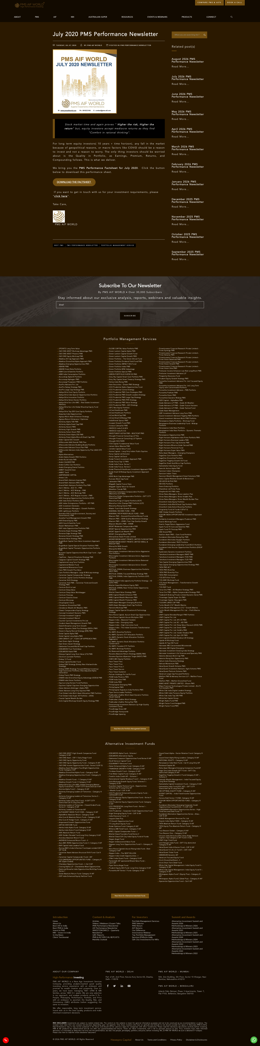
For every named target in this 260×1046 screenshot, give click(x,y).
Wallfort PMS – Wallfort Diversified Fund (175, 681)
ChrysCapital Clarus (66, 603)
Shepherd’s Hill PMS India (169, 491)
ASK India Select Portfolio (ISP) (71, 501)
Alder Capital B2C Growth (69, 440)
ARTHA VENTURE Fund (68, 825)
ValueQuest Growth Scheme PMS (172, 666)
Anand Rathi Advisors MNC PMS (71, 483)
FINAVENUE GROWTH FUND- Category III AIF (127, 769)
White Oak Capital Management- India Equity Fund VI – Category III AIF (181, 871)
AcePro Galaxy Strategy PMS (70, 387)
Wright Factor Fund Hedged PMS (172, 703)
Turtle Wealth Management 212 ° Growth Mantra (178, 608)
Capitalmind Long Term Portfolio (71, 562)
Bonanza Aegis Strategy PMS (70, 531)
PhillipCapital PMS (116, 687)
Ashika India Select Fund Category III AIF (75, 830)
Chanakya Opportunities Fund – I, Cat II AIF (76, 864)
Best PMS (59, 245)
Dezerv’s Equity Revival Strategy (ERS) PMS (76, 631)
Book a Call (234, 2)
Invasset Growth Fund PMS (119, 423)
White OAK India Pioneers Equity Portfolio (176, 693)
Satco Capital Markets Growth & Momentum (176, 479)
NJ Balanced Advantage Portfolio (122, 651)
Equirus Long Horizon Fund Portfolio (73, 683)
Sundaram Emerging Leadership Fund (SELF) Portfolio (180, 545)
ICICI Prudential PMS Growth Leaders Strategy (127, 395)
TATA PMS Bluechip (167, 570)
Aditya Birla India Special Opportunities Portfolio (78, 395)
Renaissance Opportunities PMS (171, 435)
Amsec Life (63, 478)
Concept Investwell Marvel (69, 618)
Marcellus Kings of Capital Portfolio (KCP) (125, 501)
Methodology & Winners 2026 (185, 926)
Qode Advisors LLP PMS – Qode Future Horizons (178, 405)
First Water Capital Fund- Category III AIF (125, 774)
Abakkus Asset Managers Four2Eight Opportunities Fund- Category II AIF (79, 769)
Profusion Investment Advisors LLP (172, 373)
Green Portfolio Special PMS (120, 372)
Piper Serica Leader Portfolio (120, 692)
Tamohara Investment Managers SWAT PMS (176, 554)
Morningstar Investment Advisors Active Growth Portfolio (128, 566)
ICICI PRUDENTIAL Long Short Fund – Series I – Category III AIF (127, 807)
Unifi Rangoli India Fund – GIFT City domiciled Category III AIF (177, 844)
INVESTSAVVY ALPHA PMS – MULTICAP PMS (126, 433)
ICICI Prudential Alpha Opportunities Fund (125, 387)
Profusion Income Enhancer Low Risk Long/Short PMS (180, 371)
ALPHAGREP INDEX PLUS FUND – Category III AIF (78, 812)
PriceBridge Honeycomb (118, 712)
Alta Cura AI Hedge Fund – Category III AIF (76, 820)
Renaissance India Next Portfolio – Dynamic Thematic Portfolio (180, 431)
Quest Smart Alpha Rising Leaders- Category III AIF (179, 758)
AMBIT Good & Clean (67, 470)
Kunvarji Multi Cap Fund (118, 479)
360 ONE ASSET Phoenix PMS (71, 354)
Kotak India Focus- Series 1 (120, 464)
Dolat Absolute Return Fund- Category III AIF (76, 874)
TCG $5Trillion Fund (167, 578)
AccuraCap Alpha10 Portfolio (70, 377)
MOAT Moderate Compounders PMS (123, 526)
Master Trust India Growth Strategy (122, 508)
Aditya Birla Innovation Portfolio (71, 397)
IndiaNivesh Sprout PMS (118, 420)
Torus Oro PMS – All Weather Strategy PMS (176, 590)
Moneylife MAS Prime (117, 549)
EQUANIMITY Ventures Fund (120, 764)
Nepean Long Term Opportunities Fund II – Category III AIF (130, 845)
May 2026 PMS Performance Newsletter (188, 113)
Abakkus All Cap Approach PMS (71, 359)
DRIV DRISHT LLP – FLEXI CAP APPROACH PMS (77, 639)
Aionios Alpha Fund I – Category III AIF (74, 789)
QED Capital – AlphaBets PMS (171, 400)
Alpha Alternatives (66, 454)
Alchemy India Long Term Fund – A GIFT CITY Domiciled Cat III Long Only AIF (77, 801)
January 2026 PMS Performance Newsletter (188, 183)
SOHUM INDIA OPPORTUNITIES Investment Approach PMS (180, 516)
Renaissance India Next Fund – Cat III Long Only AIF (179, 763)
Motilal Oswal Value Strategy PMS (122, 592)
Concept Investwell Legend (70, 616)
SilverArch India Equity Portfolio (171, 502)
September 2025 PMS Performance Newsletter (188, 253)
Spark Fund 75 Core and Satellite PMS (174, 527)
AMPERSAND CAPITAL (68, 475)
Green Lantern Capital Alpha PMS (122, 351)
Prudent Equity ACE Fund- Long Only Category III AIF (130, 868)
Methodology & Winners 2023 (185, 946)
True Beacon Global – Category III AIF (174, 831)
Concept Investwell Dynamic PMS (72, 613)
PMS (37, 17)
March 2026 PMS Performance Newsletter (188, 148)
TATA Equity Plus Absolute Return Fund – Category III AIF (180, 827)
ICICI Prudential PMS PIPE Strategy (122, 400)
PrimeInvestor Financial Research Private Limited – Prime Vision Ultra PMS (179, 367)
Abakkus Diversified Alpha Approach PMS (75, 361)
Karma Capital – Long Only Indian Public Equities (128, 451)
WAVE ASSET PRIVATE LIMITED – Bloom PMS (176, 683)
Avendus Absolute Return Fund (71, 838)
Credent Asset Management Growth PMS (75, 623)
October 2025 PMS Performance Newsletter (188, 235)
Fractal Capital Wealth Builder (70, 698)
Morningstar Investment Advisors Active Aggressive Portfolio (129, 557)
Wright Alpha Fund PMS (168, 701)
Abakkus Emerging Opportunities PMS (74, 364)
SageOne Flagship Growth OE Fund (173, 461)
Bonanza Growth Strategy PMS (71, 536)
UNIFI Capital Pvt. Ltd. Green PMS (172, 628)
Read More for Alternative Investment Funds (130, 896)
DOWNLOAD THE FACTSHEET (74, 182)
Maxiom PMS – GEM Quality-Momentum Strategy (128, 519)
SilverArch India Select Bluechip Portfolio (175, 507)
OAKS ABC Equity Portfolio (120, 659)
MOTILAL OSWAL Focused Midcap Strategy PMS (128, 574)
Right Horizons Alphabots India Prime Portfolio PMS (179, 438)
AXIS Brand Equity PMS (68, 521)
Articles (95, 921)
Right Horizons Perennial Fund (171, 448)
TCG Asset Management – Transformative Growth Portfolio (178, 584)
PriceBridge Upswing (117, 714)
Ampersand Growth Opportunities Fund (74, 822)
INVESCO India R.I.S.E (117, 431)
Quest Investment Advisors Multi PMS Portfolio (177, 418)
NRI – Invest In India (62, 932)
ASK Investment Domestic (69, 506)
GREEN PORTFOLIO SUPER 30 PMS (123, 374)
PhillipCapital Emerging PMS (120, 685)
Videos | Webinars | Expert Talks (106, 923)
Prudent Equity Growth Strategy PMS (173, 379)
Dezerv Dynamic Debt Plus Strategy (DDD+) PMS (78, 628)
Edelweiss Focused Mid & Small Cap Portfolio (77, 646)
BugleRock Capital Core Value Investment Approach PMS (79, 542)
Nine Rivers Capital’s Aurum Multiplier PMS (126, 617)
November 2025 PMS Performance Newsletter (188, 218)
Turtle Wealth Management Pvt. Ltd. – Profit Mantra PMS (179, 611)
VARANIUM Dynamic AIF (168, 855)
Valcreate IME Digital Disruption (171, 648)
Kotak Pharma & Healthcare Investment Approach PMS (130, 469)
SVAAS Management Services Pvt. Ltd (174, 818)
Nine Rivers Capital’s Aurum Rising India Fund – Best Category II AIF (129, 850)
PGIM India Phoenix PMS (119, 677)
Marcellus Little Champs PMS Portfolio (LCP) (126, 503)
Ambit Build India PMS (68, 460)
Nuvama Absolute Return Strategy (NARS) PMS (127, 654)
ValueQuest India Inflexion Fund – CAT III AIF (177, 847)
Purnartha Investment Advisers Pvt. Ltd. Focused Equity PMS (181, 382)
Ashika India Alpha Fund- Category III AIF (75, 827)
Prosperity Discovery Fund (169, 376)
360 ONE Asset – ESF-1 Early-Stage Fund (75, 758)
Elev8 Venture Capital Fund (120, 761)
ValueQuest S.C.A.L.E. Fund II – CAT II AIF (175, 850)
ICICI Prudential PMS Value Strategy (123, 402)
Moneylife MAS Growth (118, 546)
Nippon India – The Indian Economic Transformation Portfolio (129, 628)
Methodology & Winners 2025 (185, 932)
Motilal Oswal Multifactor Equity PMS (124, 585)
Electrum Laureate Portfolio (70, 657)
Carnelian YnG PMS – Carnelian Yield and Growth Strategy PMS (78, 584)
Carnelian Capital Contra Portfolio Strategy (76, 578)
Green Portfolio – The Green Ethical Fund (125, 359)
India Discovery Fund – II (119, 816)
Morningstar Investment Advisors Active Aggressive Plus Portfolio (129, 552)
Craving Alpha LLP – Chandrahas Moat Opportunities (79, 867)
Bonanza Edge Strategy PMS (70, 533)
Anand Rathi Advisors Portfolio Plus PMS (75, 485)
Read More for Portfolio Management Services (130, 729)
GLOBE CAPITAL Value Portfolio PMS (123, 349)
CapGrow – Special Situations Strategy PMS (76, 557)
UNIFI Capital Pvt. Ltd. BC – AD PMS (173, 622)
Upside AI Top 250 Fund (168, 643)
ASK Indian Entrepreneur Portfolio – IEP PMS (76, 503)
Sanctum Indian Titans (168, 474)
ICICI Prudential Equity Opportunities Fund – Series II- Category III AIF (130, 798)
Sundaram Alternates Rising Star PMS (173, 537)
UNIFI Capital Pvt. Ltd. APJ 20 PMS (172, 620)
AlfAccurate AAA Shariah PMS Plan (72, 442)
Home (55, 921)
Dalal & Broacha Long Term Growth (73, 626)
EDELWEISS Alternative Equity (121, 756)
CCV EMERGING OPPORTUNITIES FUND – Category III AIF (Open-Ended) (80, 860)
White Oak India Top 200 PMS (171, 696)
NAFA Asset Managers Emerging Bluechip (125, 603)
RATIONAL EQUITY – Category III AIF (173, 760)
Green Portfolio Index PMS (119, 367)
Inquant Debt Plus (116, 819)
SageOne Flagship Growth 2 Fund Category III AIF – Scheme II (179, 776)
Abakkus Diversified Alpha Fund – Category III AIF (78, 772)
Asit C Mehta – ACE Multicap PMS (72, 493)
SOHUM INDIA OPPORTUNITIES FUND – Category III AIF (180, 801)
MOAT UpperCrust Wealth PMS (121, 532)
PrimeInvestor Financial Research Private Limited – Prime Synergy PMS (179, 349)
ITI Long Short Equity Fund (119, 824)
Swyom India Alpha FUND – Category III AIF (176, 821)
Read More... (180, 66)
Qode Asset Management (169, 411)
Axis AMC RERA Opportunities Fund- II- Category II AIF (80, 843)
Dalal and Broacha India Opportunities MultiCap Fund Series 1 (80, 870)
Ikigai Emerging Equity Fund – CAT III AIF (125, 813)
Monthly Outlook (99, 939)
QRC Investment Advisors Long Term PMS (175, 413)
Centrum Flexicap (66, 595)
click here (60, 196)
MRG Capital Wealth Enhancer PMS (123, 595)
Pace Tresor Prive (116, 664)
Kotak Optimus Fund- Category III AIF (124, 826)
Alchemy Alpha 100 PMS (68, 422)
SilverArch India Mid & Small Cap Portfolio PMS (177, 504)
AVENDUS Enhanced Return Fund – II (73, 840)
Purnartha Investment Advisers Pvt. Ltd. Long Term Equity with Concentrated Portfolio (179, 386)
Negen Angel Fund (116, 839)
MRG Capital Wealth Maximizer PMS (123, 597)
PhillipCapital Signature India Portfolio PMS (126, 690)
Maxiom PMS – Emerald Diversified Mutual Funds (128, 516)
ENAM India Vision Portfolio (70, 680)
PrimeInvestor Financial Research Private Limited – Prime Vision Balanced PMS (179, 358)
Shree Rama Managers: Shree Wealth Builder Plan (178, 499)
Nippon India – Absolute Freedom (122, 620)
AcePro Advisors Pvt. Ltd (68, 385)
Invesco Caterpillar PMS (118, 426)
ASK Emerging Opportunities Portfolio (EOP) (76, 498)
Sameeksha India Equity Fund (170, 466)
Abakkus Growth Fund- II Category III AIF (75, 782)
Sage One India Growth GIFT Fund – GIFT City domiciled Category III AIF (177, 771)
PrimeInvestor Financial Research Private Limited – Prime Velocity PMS (179, 354)
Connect (211, 17)
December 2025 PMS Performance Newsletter (188, 200)
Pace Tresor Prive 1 (116, 667)
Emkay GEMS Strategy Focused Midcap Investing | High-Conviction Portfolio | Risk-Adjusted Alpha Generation (79, 671)
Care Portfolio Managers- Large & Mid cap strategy (79, 573)
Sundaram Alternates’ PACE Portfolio (173, 542)
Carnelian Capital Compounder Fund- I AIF (75, 857)
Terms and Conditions (156, 1040)
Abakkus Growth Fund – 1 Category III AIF (75, 779)
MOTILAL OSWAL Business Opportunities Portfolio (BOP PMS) (129, 570)
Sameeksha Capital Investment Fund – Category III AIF (180, 784)
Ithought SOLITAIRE (117, 441)
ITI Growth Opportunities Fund (121, 821)
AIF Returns (137, 928)
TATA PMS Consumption (168, 575)
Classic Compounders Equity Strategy (73, 610)
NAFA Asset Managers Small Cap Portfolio (125, 605)
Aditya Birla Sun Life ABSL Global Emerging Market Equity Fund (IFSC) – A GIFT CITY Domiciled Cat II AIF (80, 786)
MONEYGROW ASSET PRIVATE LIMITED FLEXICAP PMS (131, 539)
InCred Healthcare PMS (118, 410)
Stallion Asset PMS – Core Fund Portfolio (175, 535)
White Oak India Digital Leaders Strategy (175, 690)
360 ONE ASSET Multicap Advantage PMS (75, 351)
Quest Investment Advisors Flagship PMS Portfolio (179, 416)
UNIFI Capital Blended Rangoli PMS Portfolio (176, 615)
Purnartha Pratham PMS (168, 393)
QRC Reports (98, 935)
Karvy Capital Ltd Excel (118, 456)
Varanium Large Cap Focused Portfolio (174, 674)
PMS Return (137, 926)
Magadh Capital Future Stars (120, 484)
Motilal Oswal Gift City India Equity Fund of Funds (129, 837)
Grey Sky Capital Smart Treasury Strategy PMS (127, 379)
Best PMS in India (60, 928)
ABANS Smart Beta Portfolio (70, 369)
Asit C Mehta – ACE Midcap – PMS (72, 490)
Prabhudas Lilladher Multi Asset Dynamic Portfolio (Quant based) (129, 696)
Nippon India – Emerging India (121, 622)
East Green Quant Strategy (69, 644)
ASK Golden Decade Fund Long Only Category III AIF (80, 835)
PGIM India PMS (115, 682)
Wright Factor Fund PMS (168, 706)
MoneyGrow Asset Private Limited (122, 537)
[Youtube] (129, 986)
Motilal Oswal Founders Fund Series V (124, 834)
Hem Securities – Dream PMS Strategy (124, 385)
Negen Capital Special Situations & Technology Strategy (127, 611)
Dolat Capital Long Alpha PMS (71, 636)
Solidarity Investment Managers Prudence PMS (177, 519)
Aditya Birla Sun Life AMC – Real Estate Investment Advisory (79, 403)
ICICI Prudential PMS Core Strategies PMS (125, 392)
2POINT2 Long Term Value (69, 349)
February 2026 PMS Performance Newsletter (188, 165)
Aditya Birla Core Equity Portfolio (72, 392)
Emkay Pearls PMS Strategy (69, 675)
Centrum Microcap (66, 600)
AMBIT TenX (64, 472)
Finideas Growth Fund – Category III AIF (125, 771)
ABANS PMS (64, 367)
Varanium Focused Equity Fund (171, 858)
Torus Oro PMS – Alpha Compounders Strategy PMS (179, 592)
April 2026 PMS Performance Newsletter (188, 130)
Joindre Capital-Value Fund (119, 449)
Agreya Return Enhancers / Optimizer (73, 419)
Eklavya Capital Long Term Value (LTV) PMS (76, 654)
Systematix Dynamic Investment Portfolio (175, 552)
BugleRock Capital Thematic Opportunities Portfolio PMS (79, 549)
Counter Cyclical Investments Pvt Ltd (73, 621)
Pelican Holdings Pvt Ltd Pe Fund (122, 674)
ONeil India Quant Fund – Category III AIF (125, 858)
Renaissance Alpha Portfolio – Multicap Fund (176, 421)
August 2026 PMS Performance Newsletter (188, 60)
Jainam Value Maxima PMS (119, 446)
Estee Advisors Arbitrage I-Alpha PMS (73, 688)
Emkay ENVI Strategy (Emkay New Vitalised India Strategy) (78, 665)
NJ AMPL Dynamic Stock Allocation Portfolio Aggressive (126, 638)
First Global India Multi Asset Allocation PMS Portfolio (80, 693)
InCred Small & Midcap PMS (120, 418)
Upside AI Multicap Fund (169, 640)
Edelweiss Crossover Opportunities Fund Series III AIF (130, 758)
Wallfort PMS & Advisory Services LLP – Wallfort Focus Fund (180, 677)
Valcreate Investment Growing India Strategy (176, 651)
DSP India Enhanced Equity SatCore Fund (75, 876)
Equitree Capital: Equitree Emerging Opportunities (79, 685)
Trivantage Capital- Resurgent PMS (173, 600)
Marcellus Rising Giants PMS (120, 506)
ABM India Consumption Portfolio (72, 374)
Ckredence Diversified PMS (70, 605)
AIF (54, 17)
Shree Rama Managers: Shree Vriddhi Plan (175, 497)
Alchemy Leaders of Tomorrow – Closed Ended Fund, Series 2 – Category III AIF (80, 806)
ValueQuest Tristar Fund (168, 852)
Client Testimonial (61, 937)
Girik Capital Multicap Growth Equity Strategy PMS (79, 701)
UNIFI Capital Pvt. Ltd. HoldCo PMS (173, 630)
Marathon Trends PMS (117, 489)
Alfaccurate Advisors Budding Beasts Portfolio (77, 445)
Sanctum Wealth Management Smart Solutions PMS (179, 476)
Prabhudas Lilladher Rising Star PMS (123, 702)
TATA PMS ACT (165, 567)
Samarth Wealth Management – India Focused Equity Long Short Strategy (180, 780)
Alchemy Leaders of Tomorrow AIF (72, 810)
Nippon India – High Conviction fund (123, 625)
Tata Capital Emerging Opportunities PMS (175, 562)
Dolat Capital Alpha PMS (68, 634)
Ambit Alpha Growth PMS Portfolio (72, 457)
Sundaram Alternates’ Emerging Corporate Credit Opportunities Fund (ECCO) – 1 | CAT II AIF (178, 806)
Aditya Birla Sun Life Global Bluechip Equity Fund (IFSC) (78, 408)
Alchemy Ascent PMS (67, 427)
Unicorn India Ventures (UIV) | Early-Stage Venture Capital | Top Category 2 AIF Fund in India (178, 837)
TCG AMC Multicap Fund (169, 580)
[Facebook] (108, 986)
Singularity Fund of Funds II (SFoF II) (173, 509)
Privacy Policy (176, 1040)
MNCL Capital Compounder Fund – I (123, 831)
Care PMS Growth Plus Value (70, 570)
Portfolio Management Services (145, 921)
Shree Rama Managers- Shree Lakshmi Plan (176, 494)
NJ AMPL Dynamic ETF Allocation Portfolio (126, 635)
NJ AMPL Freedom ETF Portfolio (122, 646)
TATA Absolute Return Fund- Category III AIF (176, 824)
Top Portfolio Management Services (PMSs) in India (143, 936)
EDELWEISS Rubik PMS (68, 652)
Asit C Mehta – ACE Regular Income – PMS (75, 496)
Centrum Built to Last (67, 587)
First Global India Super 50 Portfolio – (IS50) (76, 696)
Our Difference (138, 930)
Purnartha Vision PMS (167, 395)
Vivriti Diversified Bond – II (169, 860)
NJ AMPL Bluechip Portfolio (120, 632)
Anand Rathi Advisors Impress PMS (72, 480)
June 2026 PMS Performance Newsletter (188, 95)
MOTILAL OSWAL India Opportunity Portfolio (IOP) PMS (129, 577)
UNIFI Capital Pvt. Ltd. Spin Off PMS (173, 635)
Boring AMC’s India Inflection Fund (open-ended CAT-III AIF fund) (81, 849)
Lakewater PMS (115, 481)
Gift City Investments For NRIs (145, 939)
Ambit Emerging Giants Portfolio (71, 467)
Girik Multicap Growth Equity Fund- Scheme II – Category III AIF (128, 782)
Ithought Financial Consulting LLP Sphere (125, 438)
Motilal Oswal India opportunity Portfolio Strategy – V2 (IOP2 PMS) (130, 582)
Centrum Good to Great (68, 598)
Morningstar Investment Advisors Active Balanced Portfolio (128, 561)
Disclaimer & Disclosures (196, 1040)
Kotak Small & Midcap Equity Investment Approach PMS (129, 473)
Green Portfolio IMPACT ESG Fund (122, 364)
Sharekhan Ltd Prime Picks (169, 489)
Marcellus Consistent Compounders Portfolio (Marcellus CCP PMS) (126, 493)
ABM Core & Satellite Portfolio (71, 372)
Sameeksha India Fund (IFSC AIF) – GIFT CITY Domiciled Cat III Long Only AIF (177, 787)
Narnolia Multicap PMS (118, 608)
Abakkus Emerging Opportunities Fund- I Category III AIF (80, 776)
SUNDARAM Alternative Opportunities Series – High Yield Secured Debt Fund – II (179, 810)
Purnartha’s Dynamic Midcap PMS (172, 398)
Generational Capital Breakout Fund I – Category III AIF (130, 779)
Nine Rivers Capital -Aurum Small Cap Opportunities (129, 615)
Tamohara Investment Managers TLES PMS (176, 560)
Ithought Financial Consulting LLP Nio (124, 436)
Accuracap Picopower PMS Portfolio (73, 382)
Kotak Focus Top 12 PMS (119, 462)
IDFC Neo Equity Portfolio (119, 408)
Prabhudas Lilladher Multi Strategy (122, 699)
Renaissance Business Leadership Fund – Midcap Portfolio (178, 424)
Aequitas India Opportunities (70, 414)
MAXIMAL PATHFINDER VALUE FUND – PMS (126, 514)
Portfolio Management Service (117, 245)
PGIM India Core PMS (117, 680)
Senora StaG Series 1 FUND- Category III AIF (176, 798)
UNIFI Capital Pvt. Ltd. (167, 617)
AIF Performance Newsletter (105, 928)
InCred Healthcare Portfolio (120, 413)
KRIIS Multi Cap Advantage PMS (121, 476)
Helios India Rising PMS (118, 382)
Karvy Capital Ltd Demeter (119, 454)
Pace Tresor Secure (116, 669)
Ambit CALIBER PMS (67, 462)
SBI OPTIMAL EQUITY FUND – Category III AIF (177, 791)
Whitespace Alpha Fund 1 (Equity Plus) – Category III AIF (179, 875)
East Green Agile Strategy (69, 641)
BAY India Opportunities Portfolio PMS (74, 528)
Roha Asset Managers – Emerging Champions (177, 453)
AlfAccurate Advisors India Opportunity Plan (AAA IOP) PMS (80, 451)
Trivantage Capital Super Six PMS (172, 597)
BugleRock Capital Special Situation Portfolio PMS (79, 546)
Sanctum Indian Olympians (169, 471)
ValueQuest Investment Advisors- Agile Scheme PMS (180, 669)
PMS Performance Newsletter (136, 45)
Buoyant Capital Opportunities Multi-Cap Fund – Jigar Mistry (80, 554)
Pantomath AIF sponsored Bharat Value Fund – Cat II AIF (127, 862)
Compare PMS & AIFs (209, 2)
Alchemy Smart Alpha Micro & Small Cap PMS (77, 437)
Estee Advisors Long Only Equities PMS (74, 691)
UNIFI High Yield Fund (168, 840)
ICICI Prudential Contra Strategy (121, 390)
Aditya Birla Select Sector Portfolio (72, 400)
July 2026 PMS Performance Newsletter (188, 78)
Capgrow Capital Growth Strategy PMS (74, 560)
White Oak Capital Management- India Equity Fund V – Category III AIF (180, 866)
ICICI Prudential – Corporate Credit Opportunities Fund (130, 811)
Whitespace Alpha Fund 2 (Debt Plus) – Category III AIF (180, 879)
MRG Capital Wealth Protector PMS (123, 600)
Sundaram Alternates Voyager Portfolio (174, 540)
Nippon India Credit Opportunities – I (123, 856)
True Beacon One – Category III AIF (173, 833)
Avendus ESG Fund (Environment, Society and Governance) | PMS (77, 514)
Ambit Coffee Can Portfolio (69, 465)
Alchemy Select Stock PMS (69, 432)
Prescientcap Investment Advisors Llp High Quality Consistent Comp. (129, 705)
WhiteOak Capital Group (168, 698)
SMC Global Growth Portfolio (170, 512)
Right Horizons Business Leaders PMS (174, 440)
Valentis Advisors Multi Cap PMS (172, 656)
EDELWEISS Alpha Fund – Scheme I (123, 753)
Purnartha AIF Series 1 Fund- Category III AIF (126, 871)
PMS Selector (138, 923)
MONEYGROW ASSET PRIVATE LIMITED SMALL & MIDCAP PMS (128, 543)
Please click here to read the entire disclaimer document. (74, 1032)
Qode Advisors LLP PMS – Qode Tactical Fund (177, 408)
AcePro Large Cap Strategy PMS (71, 390)
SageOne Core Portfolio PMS (170, 456)
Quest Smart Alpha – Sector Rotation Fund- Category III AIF (181, 754)
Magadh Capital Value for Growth (122, 487)
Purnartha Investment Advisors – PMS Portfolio (177, 390)
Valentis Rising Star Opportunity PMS (173, 658)
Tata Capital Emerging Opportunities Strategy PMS (179, 565)
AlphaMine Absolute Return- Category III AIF (76, 815)
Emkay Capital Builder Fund (70, 662)
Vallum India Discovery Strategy (171, 661)
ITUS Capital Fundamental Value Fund (124, 444)
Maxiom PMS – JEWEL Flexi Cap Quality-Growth (128, 521)
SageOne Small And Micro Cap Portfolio (175, 463)
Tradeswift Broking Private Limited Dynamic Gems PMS (181, 595)
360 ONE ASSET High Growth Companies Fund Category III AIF (77, 754)
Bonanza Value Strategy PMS (70, 539)
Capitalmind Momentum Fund (70, 567)
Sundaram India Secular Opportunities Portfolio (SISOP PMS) (180, 548)
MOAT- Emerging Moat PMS (120, 534)
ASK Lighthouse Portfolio (69, 511)
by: (93, 45)
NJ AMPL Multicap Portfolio (120, 649)
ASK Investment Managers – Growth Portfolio (77, 508)
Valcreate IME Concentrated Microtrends (175, 646)
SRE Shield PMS (165, 532)
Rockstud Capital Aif (167, 765)
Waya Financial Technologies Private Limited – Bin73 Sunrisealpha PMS (180, 687)
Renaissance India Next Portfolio (172, 428)
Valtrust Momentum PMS (169, 664)
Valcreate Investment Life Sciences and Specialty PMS (180, 653)
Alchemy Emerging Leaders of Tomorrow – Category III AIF (80, 793)
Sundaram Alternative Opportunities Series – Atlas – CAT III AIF (179, 815)
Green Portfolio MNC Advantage (122, 369)
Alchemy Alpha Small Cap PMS (71, 424)
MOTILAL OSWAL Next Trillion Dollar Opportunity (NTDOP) (128, 589)
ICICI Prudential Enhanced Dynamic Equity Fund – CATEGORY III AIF (128, 794)
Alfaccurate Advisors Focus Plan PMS (73, 447)
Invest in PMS (59, 930)
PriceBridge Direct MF (118, 709)
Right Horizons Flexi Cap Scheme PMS (174, 443)
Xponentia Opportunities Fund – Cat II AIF (175, 881)
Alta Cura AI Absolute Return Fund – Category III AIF (79, 817)
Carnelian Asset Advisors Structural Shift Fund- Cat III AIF (80, 853)
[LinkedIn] (122, 986)
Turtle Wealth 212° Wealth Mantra (172, 605)
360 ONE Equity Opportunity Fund (72, 760)
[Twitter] (115, 986)
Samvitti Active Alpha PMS (169, 468)
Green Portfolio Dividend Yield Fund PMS (125, 361)
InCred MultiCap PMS (117, 415)
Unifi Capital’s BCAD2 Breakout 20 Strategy (176, 638)
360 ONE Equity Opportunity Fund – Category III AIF (79, 763)
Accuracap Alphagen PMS (69, 379)
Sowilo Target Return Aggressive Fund (174, 524)
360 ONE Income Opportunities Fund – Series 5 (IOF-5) (81, 765)
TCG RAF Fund (165, 587)
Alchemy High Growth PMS (69, 429)
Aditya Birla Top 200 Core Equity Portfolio (75, 411)
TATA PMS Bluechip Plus (168, 572)
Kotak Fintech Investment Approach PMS (125, 459)
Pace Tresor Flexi (116, 662)
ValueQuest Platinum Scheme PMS (172, 671)
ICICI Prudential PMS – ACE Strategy (123, 405)
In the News (58, 935)
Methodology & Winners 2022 (185, 953)
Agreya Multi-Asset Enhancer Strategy (74, 417)
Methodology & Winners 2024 (185, 939)
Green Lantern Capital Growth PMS (123, 356)
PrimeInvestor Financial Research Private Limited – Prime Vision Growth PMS (179, 363)
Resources (127, 17)
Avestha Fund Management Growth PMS (75, 518)
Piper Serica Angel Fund (118, 865)
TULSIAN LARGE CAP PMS (169, 603)
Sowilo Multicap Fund (167, 522)
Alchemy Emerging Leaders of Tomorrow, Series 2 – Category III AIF (79, 797)
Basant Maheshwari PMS (68, 526)
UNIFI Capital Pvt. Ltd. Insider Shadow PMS (176, 633)
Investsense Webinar (141, 932)
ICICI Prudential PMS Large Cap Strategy (125, 397)
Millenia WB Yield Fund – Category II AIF (125, 829)
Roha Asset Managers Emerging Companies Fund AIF (180, 768)
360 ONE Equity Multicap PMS (71, 356)
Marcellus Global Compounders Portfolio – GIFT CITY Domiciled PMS (130, 497)
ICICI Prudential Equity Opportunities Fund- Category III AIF (130, 803)
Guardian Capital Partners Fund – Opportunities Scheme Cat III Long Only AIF (128, 787)
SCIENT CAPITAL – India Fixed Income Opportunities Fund (180, 794)
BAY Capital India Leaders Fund (71, 845)
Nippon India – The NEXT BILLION (122, 853)
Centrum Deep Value (67, 590)
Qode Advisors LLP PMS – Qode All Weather (176, 403)
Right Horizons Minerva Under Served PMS (176, 445)
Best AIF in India (60, 926)
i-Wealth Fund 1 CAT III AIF (119, 790)
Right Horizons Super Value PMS (172, 450)
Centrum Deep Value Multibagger (72, 592)
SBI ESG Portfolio (166, 484)
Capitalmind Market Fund (69, 565)
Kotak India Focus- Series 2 (120, 467)
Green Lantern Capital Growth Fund (123, 354)
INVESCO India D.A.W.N (118, 428)
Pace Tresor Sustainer (117, 672)
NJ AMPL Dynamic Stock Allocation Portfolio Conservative (126, 643)
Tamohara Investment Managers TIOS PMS (176, 557)
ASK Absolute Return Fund (69, 833)
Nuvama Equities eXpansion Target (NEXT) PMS (128, 656)
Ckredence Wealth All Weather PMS (73, 608)
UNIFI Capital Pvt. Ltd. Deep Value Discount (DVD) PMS (181, 625)
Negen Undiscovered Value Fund (122, 842)
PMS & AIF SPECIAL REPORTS (105, 937)
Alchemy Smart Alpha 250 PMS (71, 435)
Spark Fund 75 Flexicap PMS (170, 529)
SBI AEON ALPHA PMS (168, 481)
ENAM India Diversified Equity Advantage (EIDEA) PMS (80, 678)
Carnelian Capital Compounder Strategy (74, 575)
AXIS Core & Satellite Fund (69, 523)
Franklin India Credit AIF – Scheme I (123, 776)
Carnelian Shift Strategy (68, 580)
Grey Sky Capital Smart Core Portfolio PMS (126, 377)
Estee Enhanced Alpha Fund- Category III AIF (127, 766)
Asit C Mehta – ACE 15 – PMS (70, 488)
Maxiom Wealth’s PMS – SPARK (121, 524)
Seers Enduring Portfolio (168, 486)
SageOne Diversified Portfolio (171, 458)
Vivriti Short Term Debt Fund (170, 863)
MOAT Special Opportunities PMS (122, 529)
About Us (57, 923)
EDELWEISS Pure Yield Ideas (70, 649)
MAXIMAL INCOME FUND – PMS (122, 511)
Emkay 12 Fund (65, 659)
